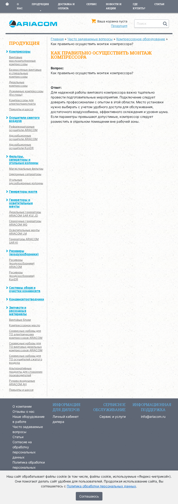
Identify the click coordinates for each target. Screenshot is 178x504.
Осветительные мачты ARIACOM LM (24, 231)
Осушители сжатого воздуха (24, 119)
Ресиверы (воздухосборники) (24, 252)
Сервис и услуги (112, 416)
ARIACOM (33, 26)
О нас (19, 6)
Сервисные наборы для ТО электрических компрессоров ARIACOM (25, 334)
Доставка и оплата (66, 6)
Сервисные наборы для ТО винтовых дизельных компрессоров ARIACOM (25, 347)
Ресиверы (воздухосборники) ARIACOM (22, 263)
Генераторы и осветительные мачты (21, 203)
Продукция (40, 4)
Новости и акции (113, 6)
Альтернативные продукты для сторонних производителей (25, 372)
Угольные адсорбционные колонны (26, 181)
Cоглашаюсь (89, 496)
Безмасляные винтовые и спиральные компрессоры (25, 73)
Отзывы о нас (24, 411)
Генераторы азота (23, 191)
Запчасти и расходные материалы (18, 310)
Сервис (91, 4)
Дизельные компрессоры (18, 83)
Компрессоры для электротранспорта (22, 101)
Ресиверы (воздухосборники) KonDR (22, 276)
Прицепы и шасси (21, 109)
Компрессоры (20, 51)
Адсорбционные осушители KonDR (21, 146)
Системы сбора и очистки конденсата (24, 289)
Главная (7, 6)
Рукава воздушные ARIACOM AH (22, 382)
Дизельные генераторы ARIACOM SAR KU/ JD (25, 213)
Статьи (159, 4)
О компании (22, 406)
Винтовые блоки (20, 319)
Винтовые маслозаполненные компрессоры (22, 60)
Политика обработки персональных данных (29, 467)
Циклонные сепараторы (25, 174)
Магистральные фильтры (26, 168)
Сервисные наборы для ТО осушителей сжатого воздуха (25, 359)
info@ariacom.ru (153, 416)
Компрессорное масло (24, 325)
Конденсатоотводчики (26, 299)
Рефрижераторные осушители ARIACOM (23, 128)
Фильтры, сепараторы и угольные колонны (23, 159)
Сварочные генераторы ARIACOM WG (25, 222)
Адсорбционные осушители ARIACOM (23, 137)
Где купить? (139, 6)
